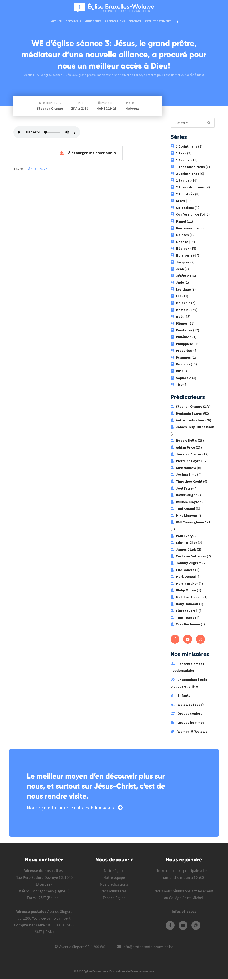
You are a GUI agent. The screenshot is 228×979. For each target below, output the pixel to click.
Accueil (56, 21)
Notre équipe (114, 877)
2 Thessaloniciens (190, 187)
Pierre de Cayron (189, 461)
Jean (180, 269)
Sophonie (183, 378)
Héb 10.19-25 (106, 108)
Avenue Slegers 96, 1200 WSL (83, 946)
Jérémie (182, 275)
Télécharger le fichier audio (91, 152)
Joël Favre (184, 488)
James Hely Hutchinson (195, 427)
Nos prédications (114, 884)
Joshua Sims (186, 474)
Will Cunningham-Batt (194, 522)
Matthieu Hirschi (189, 597)
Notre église (114, 870)
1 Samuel (183, 160)
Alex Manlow (186, 467)
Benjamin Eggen (189, 413)
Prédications (115, 21)
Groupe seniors (189, 713)
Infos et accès (184, 911)
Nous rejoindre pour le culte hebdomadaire (71, 808)
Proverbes (184, 350)
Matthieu (183, 309)
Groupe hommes (190, 722)
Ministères (93, 21)
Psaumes (183, 357)
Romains (183, 364)
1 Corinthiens (186, 146)
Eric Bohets (185, 570)
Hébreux (132, 108)
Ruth (180, 371)
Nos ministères (113, 891)
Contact (135, 21)
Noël (180, 316)
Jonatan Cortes (189, 454)
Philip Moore (186, 590)
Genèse (182, 241)
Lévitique (183, 289)
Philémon (183, 337)
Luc (178, 296)
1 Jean (181, 153)
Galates (182, 235)
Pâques (182, 323)
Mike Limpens (187, 515)
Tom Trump (185, 617)
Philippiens (185, 344)
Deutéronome (187, 228)
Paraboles (184, 330)
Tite (179, 384)
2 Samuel (183, 180)
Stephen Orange (50, 108)
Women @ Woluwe (192, 731)
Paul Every (184, 536)
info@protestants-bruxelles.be (147, 946)
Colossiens (185, 207)
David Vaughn (186, 495)
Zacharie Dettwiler (191, 556)
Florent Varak (187, 610)
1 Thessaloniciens (190, 166)
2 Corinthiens (186, 173)
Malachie (183, 303)
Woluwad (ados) (190, 704)
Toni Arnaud (185, 508)
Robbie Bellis (186, 440)
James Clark (186, 549)
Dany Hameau (187, 604)
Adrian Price (185, 447)
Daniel (181, 221)
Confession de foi (190, 214)
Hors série (184, 255)
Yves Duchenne (188, 624)
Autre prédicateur (190, 420)
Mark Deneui (186, 576)
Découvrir (73, 21)
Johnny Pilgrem (189, 563)
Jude (180, 282)
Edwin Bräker (186, 542)
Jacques (182, 262)
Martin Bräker (187, 583)
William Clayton (189, 502)
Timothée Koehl (189, 481)
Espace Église (114, 897)
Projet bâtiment (158, 21)
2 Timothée (185, 194)
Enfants (183, 695)
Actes (180, 200)
